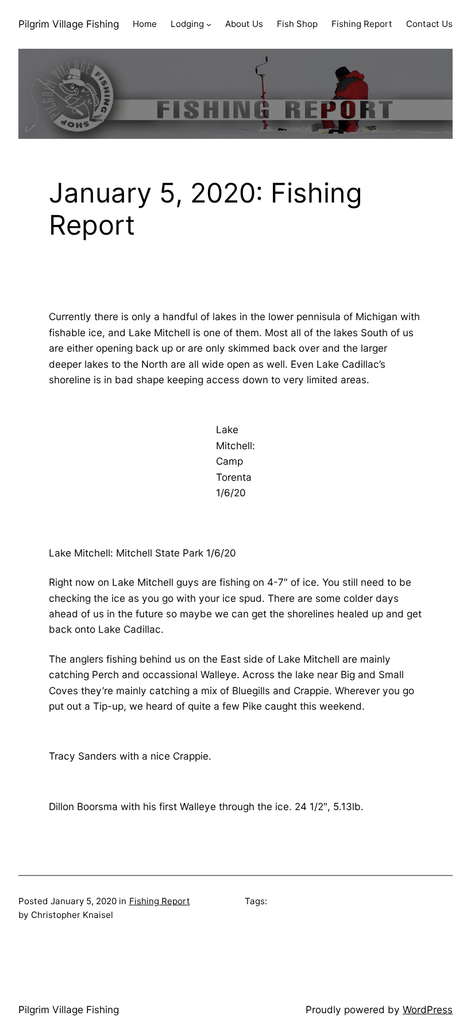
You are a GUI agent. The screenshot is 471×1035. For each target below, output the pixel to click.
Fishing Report (159, 901)
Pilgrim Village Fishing (68, 24)
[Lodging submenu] (208, 24)
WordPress (428, 1009)
